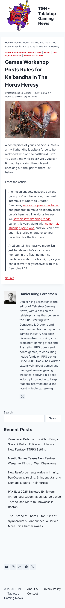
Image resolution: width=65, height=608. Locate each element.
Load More (32, 547)
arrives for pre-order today (41, 205)
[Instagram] (13, 567)
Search (8, 412)
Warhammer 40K (33, 55)
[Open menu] (59, 15)
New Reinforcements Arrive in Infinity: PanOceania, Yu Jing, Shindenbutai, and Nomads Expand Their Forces (34, 477)
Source (9, 278)
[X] (33, 567)
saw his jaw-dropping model (32, 219)
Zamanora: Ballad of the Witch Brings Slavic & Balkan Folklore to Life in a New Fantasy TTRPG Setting (33, 444)
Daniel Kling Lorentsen (19, 92)
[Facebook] (26, 567)
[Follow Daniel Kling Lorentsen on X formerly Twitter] (22, 396)
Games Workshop (24, 42)
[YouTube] (6, 567)
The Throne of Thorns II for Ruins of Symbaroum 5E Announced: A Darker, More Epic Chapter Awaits (33, 521)
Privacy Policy (51, 589)
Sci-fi (47, 52)
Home (8, 42)
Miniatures (34, 52)
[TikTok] (20, 567)
